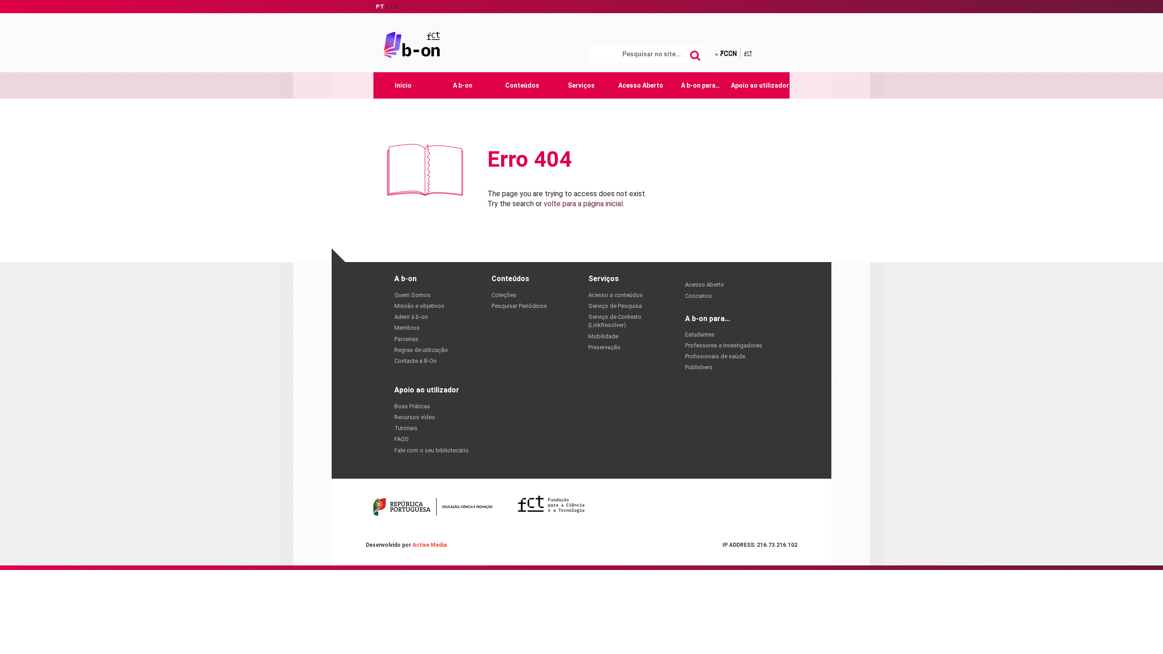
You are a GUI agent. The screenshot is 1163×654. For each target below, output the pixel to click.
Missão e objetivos (419, 305)
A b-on (462, 85)
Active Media (430, 545)
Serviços (581, 85)
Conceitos (698, 295)
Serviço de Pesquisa (615, 305)
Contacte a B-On (415, 360)
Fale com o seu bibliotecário (431, 450)
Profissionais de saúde (715, 356)
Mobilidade (603, 336)
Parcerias (406, 339)
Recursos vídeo (414, 417)
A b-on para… (700, 85)
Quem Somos (412, 295)
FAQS (401, 439)
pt (380, 6)
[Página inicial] (411, 44)
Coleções (504, 295)
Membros (407, 327)
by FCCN (734, 53)
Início (403, 85)
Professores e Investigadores (723, 345)
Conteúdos (522, 85)
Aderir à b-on (411, 316)
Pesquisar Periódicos (519, 305)
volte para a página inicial (583, 203)
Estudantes (700, 334)
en (394, 6)
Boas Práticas (412, 406)
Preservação (604, 347)
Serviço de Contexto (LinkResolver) (614, 320)
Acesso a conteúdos (615, 295)
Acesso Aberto (640, 85)
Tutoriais (405, 428)
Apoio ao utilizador (760, 85)
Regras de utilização (421, 350)
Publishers (698, 367)
